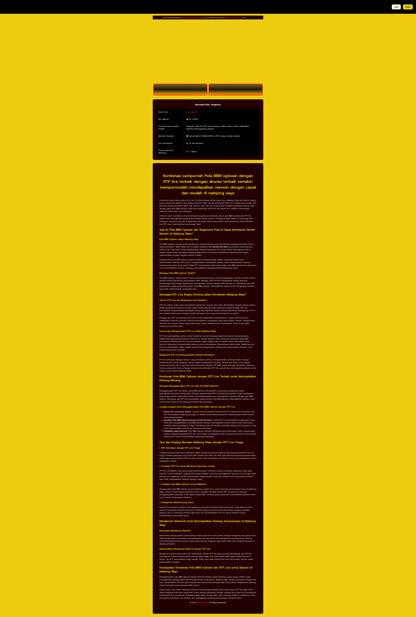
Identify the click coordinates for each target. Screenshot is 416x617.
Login (396, 7)
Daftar (407, 7)
